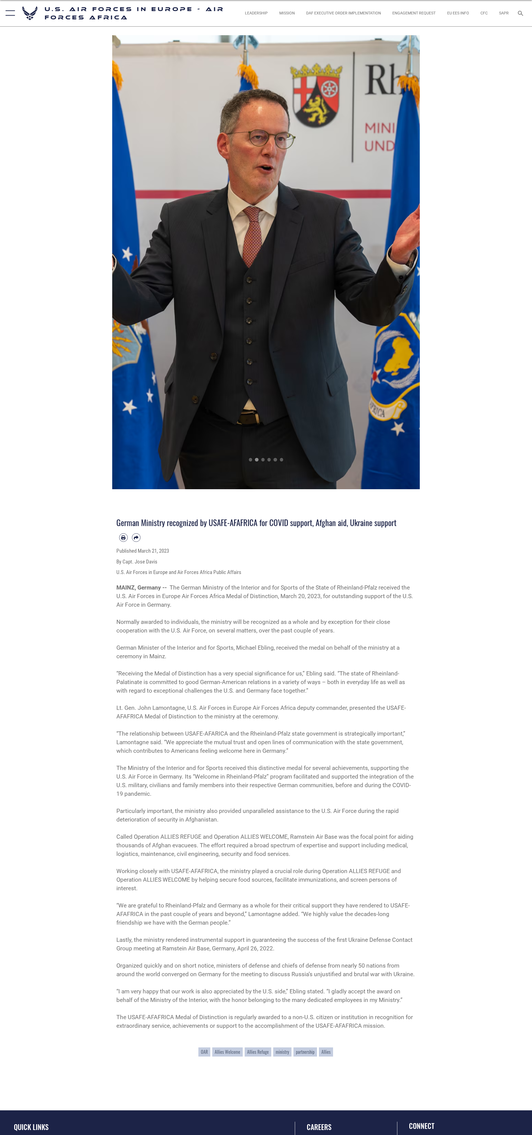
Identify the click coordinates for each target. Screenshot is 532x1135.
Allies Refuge (258, 1052)
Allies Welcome (227, 1052)
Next (404, 262)
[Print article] (123, 537)
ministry (282, 1052)
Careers (319, 1127)
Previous (127, 262)
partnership (305, 1052)
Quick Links (31, 1127)
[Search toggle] (521, 13)
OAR (204, 1052)
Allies (326, 1052)
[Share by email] (136, 537)
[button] (9, 13)
